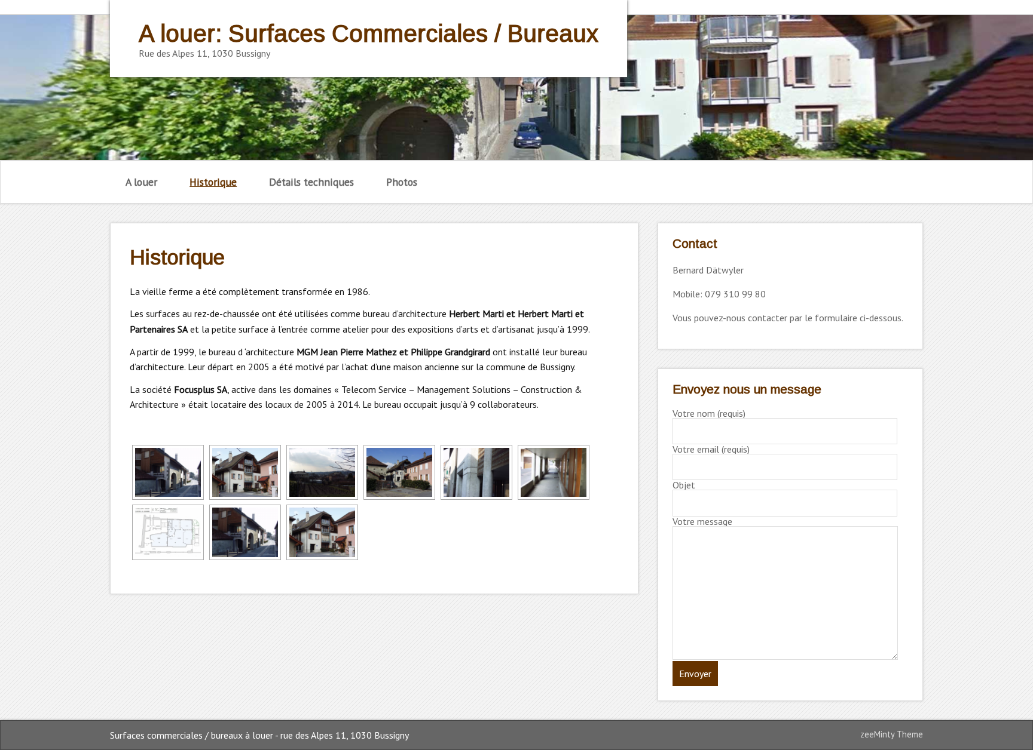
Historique (213, 182)
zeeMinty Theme (891, 734)
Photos (401, 182)
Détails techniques (311, 182)
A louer (141, 182)
